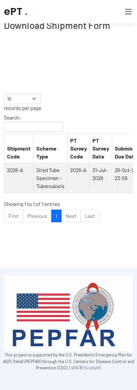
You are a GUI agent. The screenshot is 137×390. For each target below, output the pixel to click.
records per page (22, 108)
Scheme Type (46, 152)
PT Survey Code (78, 148)
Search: (12, 117)
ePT (16, 11)
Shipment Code (19, 152)
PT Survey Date (100, 148)
